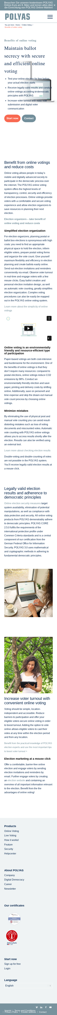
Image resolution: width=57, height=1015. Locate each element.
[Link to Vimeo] (37, 1007)
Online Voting (11, 831)
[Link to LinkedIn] (41, 1007)
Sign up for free (12, 964)
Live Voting (10, 835)
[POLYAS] (23, 16)
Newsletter (10, 888)
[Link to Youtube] (50, 1007)
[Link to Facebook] (46, 1007)
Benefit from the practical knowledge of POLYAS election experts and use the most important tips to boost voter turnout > (28, 747)
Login (7, 968)
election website (16, 780)
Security (8, 849)
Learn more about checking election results (27, 450)
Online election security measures (22, 503)
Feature (8, 844)
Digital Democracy (14, 879)
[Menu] (48, 16)
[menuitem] (48, 16)
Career (8, 884)
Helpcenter (10, 853)
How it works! (11, 840)
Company (9, 875)
